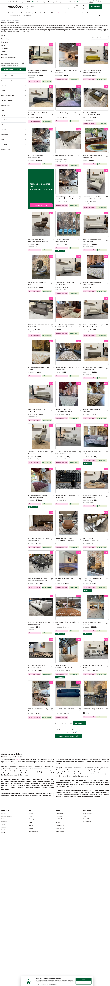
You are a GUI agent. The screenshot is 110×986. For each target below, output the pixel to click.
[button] (89, 2)
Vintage (31, 825)
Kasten (3, 832)
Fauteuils (3, 819)
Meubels (3, 813)
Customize (83, 982)
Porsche (31, 813)
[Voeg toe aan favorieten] (52, 71)
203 (71, 723)
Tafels (3, 824)
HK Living (31, 819)
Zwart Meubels (60, 828)
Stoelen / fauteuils (6, 816)
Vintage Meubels (33, 831)
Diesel (30, 816)
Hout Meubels (60, 813)
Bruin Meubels (60, 825)
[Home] (15, 7)
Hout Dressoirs (87, 813)
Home (3, 20)
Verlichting (4, 821)
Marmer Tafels (87, 821)
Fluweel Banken (87, 819)
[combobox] (49, 7)
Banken (3, 827)
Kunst (3, 830)
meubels (18, 759)
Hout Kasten (59, 819)
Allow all (83, 979)
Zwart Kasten (60, 831)
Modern (31, 828)
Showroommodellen (13, 20)
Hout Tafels (59, 816)
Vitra (84, 816)
